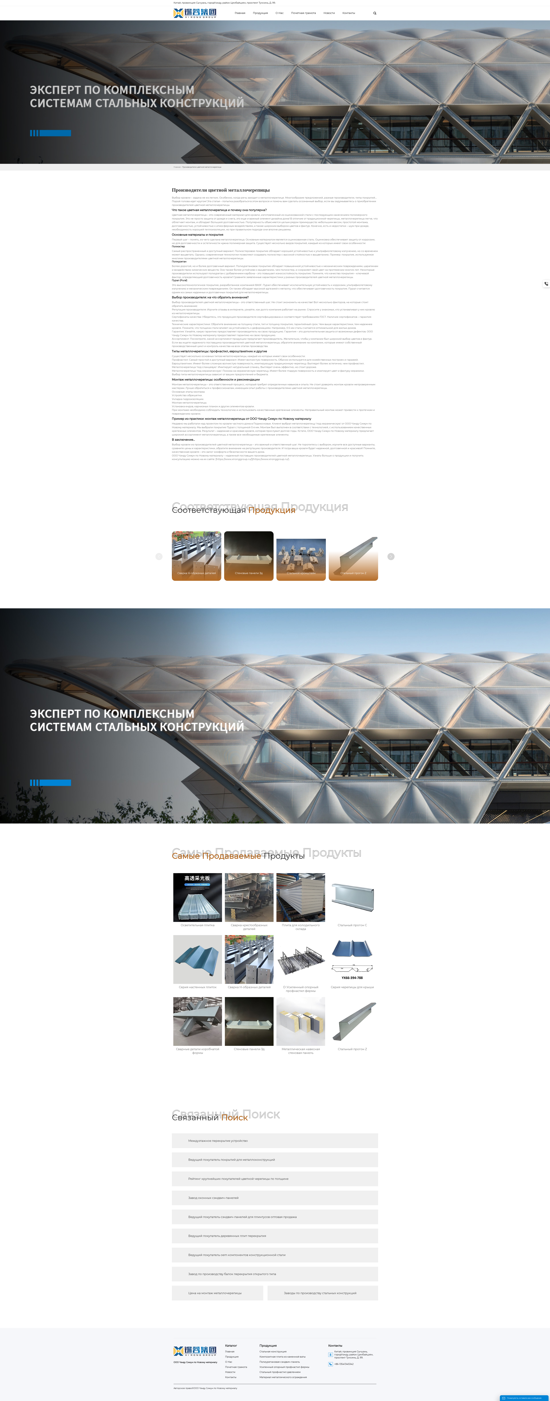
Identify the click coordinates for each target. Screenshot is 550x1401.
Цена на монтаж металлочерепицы (215, 1293)
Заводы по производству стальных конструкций (320, 1293)
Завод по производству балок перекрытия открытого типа (232, 1274)
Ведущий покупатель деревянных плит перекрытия (227, 1236)
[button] (391, 556)
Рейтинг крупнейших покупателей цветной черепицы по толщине (238, 1179)
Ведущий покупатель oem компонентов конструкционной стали (237, 1255)
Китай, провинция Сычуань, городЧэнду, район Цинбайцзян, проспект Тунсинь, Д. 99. (225, 2)
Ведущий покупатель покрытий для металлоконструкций (231, 1159)
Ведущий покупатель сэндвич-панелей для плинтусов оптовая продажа (242, 1217)
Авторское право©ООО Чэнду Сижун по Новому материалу (205, 1388)
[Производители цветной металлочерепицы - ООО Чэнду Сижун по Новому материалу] (195, 13)
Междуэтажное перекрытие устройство (218, 1141)
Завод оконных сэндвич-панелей (213, 1198)
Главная (177, 167)
